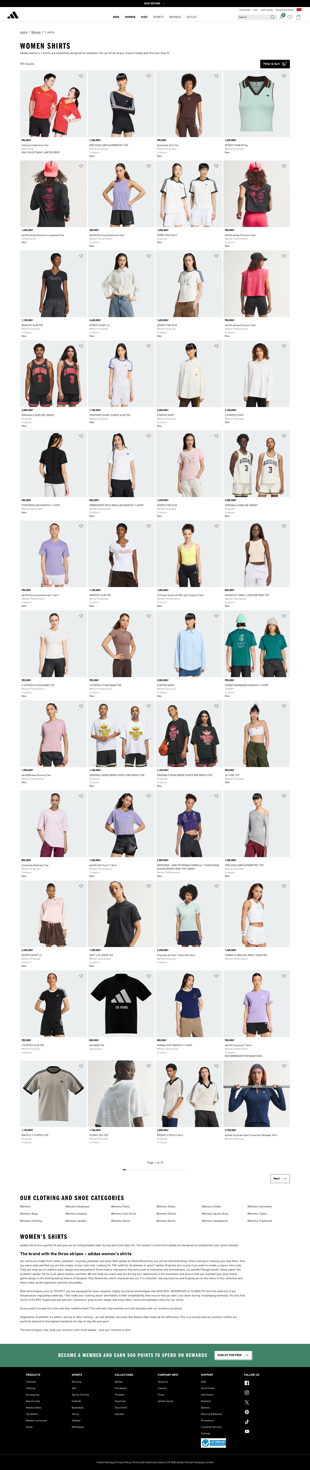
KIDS (144, 17)
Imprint (162, 1462)
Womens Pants (120, 1206)
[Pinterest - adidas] (264, 1412)
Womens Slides (211, 1206)
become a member (285, 10)
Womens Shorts (166, 1213)
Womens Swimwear (259, 1206)
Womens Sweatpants (215, 1221)
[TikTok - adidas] (264, 1422)
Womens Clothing (31, 1221)
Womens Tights (257, 1213)
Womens (25, 1206)
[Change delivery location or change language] (299, 10)
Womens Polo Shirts (123, 1213)
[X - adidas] (264, 1403)
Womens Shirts (120, 1221)
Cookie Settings (105, 1462)
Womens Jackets (75, 1221)
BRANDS (175, 17)
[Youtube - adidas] (264, 1432)
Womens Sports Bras (215, 1213)
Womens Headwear (77, 1206)
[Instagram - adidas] (264, 1393)
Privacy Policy (123, 1462)
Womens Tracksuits (259, 1221)
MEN (116, 17)
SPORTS (158, 17)
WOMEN (130, 17)
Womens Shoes (165, 1206)
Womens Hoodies (76, 1213)
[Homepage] (13, 15)
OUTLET (192, 17)
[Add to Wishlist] (81, 76)
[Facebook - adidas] (264, 1383)
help (255, 10)
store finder (244, 10)
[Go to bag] (298, 17)
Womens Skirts (165, 1221)
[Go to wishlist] (290, 17)
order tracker (266, 10)
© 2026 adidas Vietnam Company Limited (190, 1462)
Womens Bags (29, 1213)
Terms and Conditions (144, 1462)
